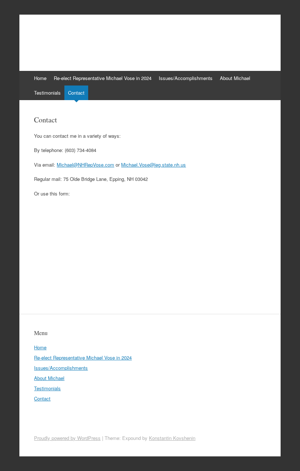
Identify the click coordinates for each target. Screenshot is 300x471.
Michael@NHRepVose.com (85, 164)
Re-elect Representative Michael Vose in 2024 (102, 78)
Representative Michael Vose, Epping (127, 39)
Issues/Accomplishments (186, 78)
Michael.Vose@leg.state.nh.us (153, 164)
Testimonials (47, 92)
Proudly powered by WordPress (67, 437)
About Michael (235, 78)
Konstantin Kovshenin (172, 437)
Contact (76, 92)
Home (40, 78)
